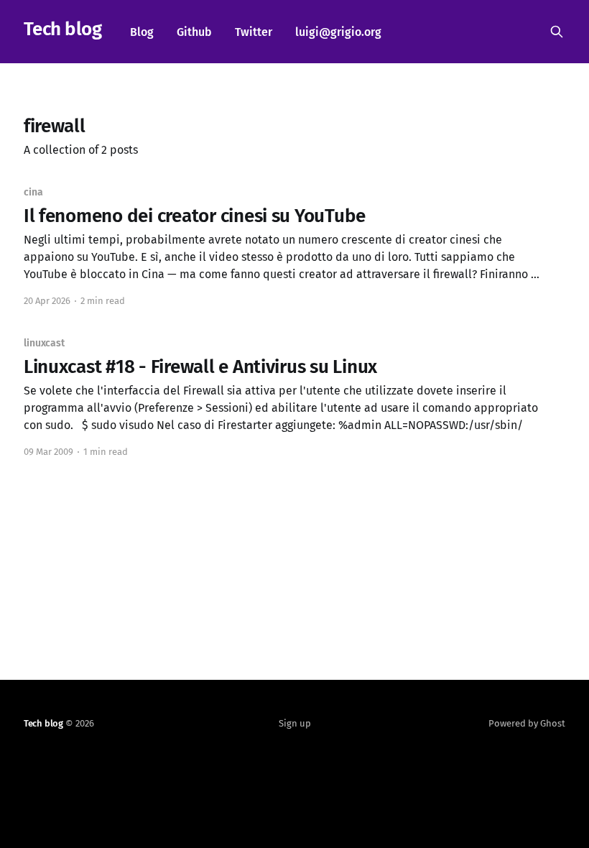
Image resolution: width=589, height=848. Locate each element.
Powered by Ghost (526, 723)
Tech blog (62, 29)
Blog (142, 32)
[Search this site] (556, 31)
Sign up (295, 723)
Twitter (253, 32)
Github (194, 32)
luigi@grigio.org (338, 32)
